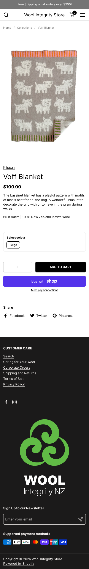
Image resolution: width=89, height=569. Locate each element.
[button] (6, 14)
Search (8, 356)
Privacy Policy (14, 384)
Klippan (9, 167)
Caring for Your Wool (19, 362)
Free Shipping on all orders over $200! (44, 4)
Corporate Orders (16, 367)
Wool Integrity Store (44, 15)
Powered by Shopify (18, 563)
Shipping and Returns (19, 373)
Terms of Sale (13, 379)
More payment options (44, 290)
